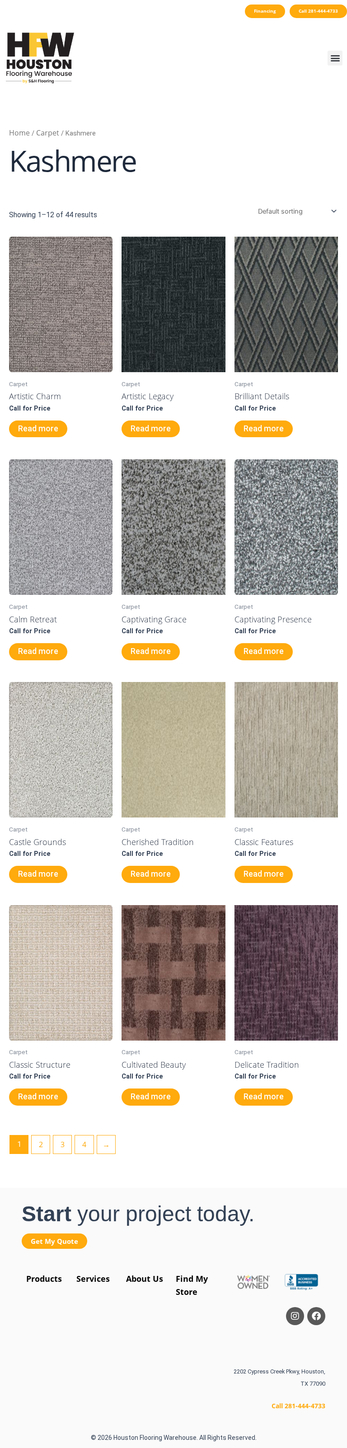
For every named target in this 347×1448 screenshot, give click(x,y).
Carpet (47, 133)
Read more (38, 428)
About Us (144, 1278)
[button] (335, 58)
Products (44, 1278)
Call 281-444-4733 (298, 1405)
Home (19, 133)
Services (93, 1278)
